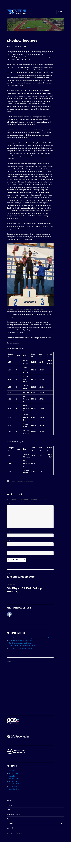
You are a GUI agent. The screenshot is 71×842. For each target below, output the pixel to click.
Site (8, 549)
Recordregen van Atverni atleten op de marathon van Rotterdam (30, 638)
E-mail (10, 541)
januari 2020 (13, 781)
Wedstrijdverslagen (13, 814)
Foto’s (9, 810)
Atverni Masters (11, 834)
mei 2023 (12, 771)
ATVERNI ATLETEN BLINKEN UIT (20, 640)
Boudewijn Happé (15, 481)
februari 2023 (13, 773)
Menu (60, 12)
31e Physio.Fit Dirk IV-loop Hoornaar (21, 648)
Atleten (9, 805)
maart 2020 (12, 776)
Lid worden (10, 828)
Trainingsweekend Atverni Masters (20, 643)
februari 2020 (13, 778)
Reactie (10, 504)
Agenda (9, 819)
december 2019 (14, 784)
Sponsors (10, 823)
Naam (9, 532)
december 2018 (14, 789)
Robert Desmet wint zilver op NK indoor (22, 645)
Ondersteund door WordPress (25, 834)
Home (9, 800)
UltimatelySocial (49, 840)
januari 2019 (13, 786)
